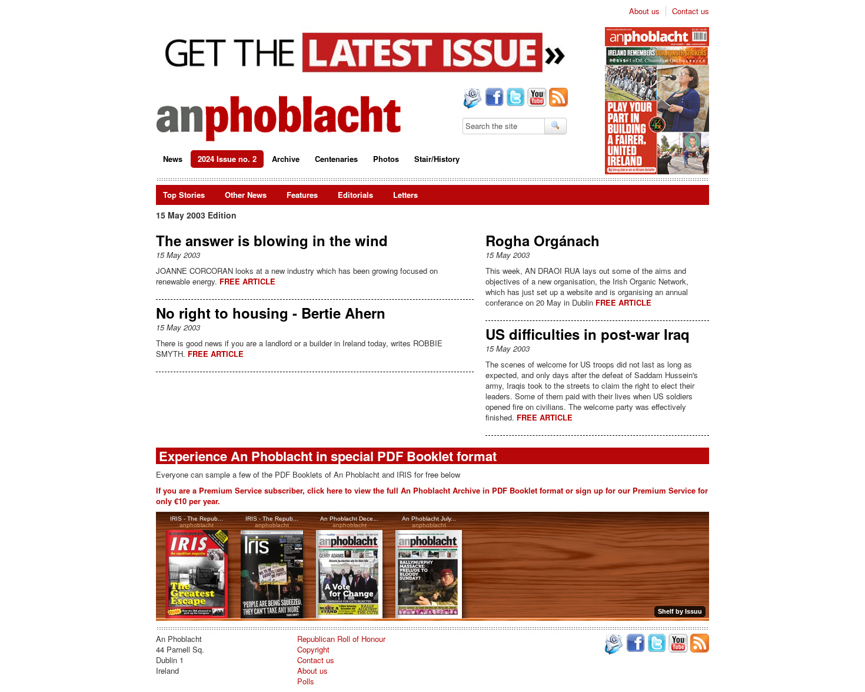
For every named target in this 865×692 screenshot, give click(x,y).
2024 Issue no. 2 (227, 158)
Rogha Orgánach (542, 240)
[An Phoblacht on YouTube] (536, 98)
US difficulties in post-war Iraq (587, 334)
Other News (246, 194)
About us (644, 11)
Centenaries (336, 158)
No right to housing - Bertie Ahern (270, 313)
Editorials (355, 194)
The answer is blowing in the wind (272, 240)
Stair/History (437, 158)
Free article (247, 281)
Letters (405, 194)
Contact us (690, 11)
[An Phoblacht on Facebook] (493, 98)
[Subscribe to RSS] (557, 98)
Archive (286, 158)
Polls (305, 681)
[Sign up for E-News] (471, 99)
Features (302, 194)
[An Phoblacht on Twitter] (514, 98)
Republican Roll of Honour (341, 638)
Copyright (313, 649)
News (172, 158)
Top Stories (184, 194)
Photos (386, 158)
